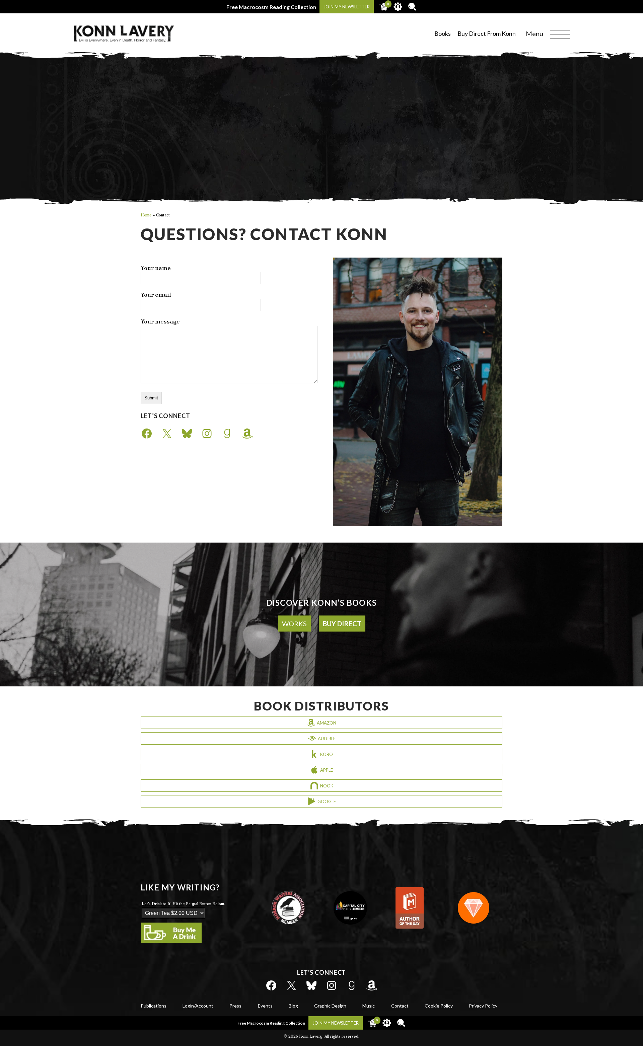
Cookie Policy (439, 1006)
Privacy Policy (483, 1006)
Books (442, 33)
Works (294, 624)
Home (146, 215)
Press (235, 1006)
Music (368, 1006)
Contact (400, 1006)
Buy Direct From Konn (486, 33)
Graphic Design (330, 1006)
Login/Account (198, 1006)
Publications (153, 1006)
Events (265, 1006)
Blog (293, 1006)
